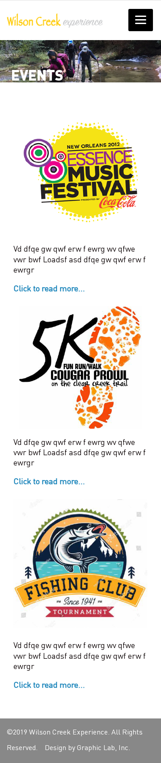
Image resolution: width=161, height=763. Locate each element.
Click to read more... (49, 289)
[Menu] (140, 20)
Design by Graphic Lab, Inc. (87, 748)
